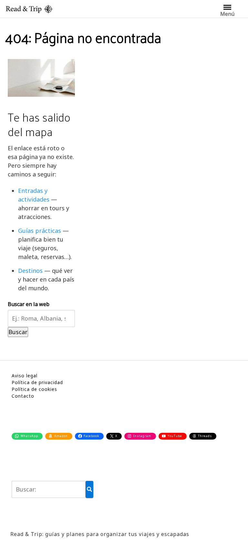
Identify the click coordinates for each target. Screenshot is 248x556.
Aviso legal (24, 375)
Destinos (30, 270)
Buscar (17, 332)
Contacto (23, 396)
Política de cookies (34, 389)
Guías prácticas (39, 230)
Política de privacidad (37, 382)
